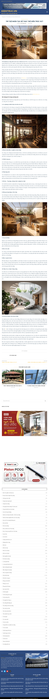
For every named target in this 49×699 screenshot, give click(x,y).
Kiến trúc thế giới (25, 553)
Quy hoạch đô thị (25, 589)
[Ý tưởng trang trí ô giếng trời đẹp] (36, 377)
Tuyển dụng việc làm (25, 633)
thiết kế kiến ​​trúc (36, 94)
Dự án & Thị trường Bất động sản (25, 520)
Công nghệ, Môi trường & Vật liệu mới (25, 506)
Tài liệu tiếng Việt (25, 597)
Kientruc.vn (3, 657)
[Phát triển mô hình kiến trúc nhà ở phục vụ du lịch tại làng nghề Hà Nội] (13, 377)
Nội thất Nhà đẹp (25, 575)
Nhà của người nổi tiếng (25, 572)
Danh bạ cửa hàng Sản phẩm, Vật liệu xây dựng (25, 514)
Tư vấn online (25, 627)
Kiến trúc (25, 545)
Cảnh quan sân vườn (25, 498)
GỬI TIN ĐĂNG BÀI (9, 1)
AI (5, 329)
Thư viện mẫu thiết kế (25, 611)
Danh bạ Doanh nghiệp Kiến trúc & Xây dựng (25, 517)
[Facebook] (47, 1)
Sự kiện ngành (25, 591)
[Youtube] (7, 671)
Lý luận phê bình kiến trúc (25, 564)
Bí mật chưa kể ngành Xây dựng (25, 495)
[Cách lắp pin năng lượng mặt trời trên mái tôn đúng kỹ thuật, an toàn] (36, 660)
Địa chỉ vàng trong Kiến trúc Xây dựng (25, 531)
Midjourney (24, 77)
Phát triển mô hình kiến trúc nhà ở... (13, 385)
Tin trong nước (25, 619)
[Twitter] (5, 671)
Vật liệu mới (25, 638)
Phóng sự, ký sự (25, 583)
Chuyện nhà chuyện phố (25, 501)
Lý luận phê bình (25, 561)
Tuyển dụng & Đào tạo (25, 630)
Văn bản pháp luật (25, 635)
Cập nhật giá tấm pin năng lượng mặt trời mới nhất (12, 686)
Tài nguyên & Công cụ (25, 600)
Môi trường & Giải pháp (25, 569)
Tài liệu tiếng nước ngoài (25, 594)
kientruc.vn (36, 698)
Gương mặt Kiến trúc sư (25, 539)
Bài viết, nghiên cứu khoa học (25, 492)
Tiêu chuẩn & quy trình (25, 613)
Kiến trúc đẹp (25, 547)
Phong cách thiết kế (25, 580)
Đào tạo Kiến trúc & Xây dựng (25, 528)
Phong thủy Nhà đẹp (25, 586)
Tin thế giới (25, 616)
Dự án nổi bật (25, 523)
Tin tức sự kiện (25, 622)
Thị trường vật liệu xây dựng (25, 605)
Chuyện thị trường (25, 503)
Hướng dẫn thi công (25, 542)
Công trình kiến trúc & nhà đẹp (25, 509)
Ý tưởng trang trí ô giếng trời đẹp (36, 385)
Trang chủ (3, 16)
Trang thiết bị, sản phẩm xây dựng (25, 624)
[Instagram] (10, 671)
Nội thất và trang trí (25, 578)
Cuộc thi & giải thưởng (25, 512)
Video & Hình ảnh (25, 641)
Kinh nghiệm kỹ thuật (25, 556)
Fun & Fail (25, 534)
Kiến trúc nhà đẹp (25, 550)
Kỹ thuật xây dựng (25, 558)
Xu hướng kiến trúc (25, 644)
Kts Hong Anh (23, 23)
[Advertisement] (24, 448)
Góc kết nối (25, 536)
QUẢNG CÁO (3, 1)
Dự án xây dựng (25, 525)
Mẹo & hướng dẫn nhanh (25, 567)
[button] (4, 380)
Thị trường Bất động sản (25, 602)
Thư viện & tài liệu (25, 608)
